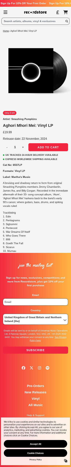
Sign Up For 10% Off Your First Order (23, 3)
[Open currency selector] (58, 12)
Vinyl (36, 398)
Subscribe (35, 350)
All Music (35, 405)
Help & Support (35, 415)
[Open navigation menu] (5, 12)
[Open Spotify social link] (48, 368)
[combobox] (35, 21)
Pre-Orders (35, 386)
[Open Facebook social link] (23, 368)
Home (6, 31)
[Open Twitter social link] (31, 368)
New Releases (35, 392)
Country (36, 310)
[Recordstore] (35, 12)
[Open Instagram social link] (40, 368)
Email (35, 295)
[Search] (67, 21)
